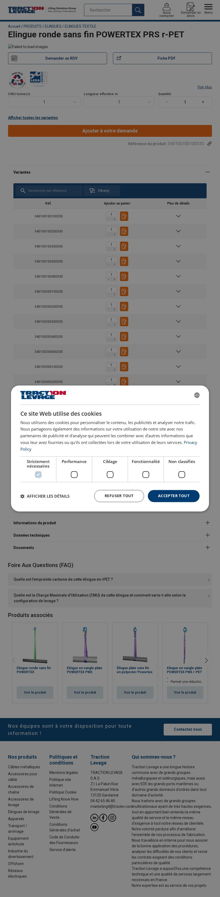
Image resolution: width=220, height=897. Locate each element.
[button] (44, 496)
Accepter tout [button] (173, 495)
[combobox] (197, 395)
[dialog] (110, 448)
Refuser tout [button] (119, 495)
